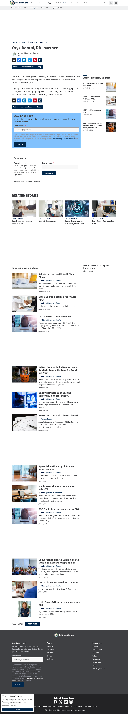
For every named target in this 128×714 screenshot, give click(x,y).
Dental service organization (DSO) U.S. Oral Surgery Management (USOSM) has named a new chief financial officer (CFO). (59, 325)
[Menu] (116, 3)
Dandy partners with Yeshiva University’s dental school (54, 394)
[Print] (14, 60)
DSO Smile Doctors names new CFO (58, 509)
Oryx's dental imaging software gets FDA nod (74, 222)
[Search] (111, 3)
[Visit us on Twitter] (60, 702)
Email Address (20, 126)
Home (95, 706)
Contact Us (78, 706)
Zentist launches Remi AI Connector (59, 582)
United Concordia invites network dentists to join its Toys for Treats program (92, 125)
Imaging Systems (71, 219)
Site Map (87, 706)
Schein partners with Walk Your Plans (93, 84)
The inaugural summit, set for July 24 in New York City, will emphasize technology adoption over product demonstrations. (58, 571)
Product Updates (45, 219)
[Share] (19, 60)
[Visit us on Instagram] (71, 702)
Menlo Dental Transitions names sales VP (57, 488)
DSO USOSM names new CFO (92, 111)
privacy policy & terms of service (64, 139)
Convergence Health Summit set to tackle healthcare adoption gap (58, 561)
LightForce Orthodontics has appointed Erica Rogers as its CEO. (57, 612)
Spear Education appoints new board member (56, 468)
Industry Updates (38, 42)
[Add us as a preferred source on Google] (40, 60)
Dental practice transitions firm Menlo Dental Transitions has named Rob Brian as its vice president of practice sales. (57, 498)
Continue (49, 173)
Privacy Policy (36, 706)
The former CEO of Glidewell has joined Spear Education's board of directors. (58, 477)
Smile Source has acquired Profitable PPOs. (57, 306)
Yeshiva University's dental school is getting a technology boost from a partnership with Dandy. (58, 405)
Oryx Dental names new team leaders (22, 222)
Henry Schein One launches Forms (103, 222)
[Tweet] (30, 60)
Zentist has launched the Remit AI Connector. (58, 589)
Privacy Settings (49, 706)
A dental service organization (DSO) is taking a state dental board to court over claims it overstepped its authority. (58, 424)
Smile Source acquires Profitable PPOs (91, 98)
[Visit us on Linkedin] (66, 702)
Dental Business (20, 42)
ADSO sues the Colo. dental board (58, 415)
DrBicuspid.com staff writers (29, 53)
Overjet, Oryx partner (47, 221)
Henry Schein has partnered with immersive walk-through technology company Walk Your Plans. (58, 286)
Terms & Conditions (64, 706)
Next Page (32, 624)
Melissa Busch (46, 419)
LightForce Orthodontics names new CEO (59, 603)
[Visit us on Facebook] (55, 702)
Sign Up (19, 144)
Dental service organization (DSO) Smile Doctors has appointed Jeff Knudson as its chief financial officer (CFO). (59, 518)
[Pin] (35, 60)
